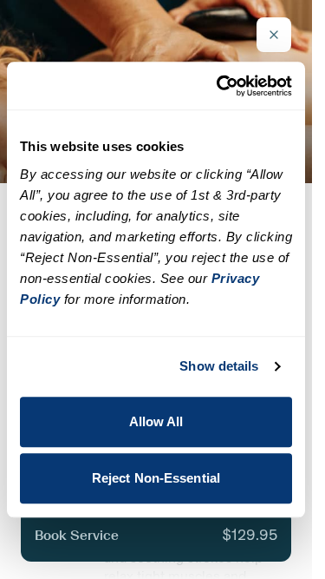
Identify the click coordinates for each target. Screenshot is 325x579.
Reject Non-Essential (156, 477)
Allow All (156, 421)
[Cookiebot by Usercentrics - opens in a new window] (220, 86)
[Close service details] (274, 34)
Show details (218, 366)
